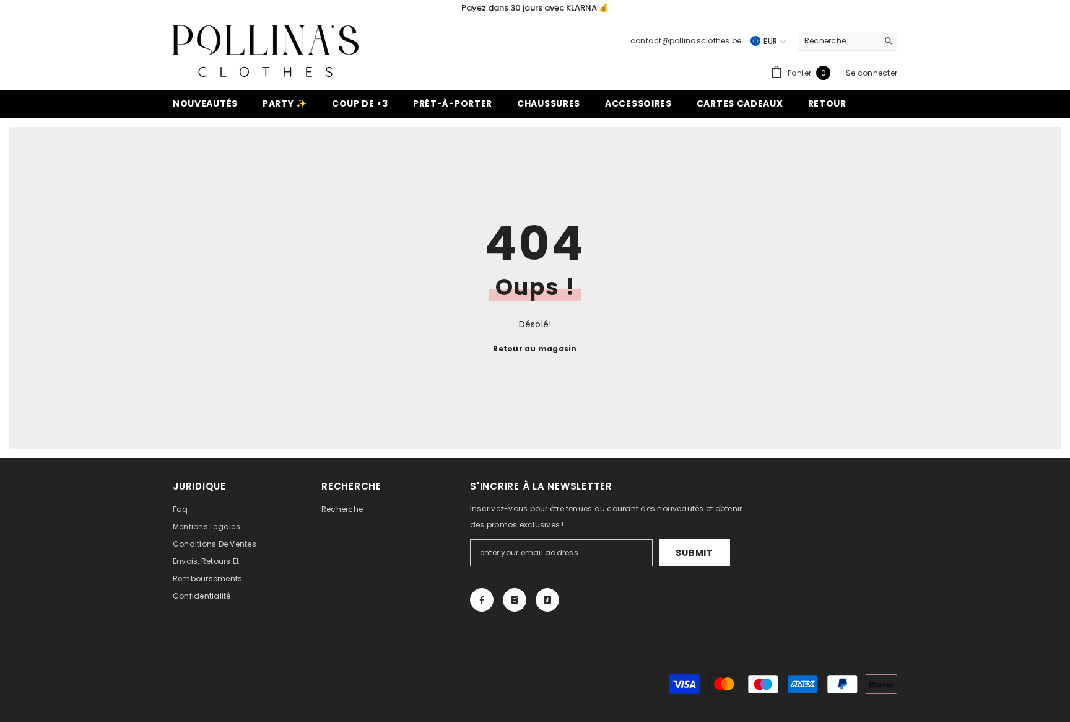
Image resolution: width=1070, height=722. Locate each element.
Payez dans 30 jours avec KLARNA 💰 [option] (535, 8)
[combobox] (838, 41)
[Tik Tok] (547, 600)
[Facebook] (482, 600)
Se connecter (871, 73)
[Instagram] (514, 600)
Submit (694, 553)
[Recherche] (847, 41)
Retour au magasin (534, 348)
